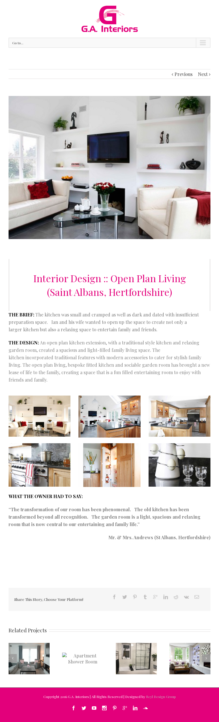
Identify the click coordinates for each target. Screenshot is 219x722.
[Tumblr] (145, 597)
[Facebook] (114, 597)
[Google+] (155, 597)
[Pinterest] (135, 597)
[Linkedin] (165, 597)
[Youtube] (94, 708)
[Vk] (186, 597)
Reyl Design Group (161, 696)
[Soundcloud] (145, 708)
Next (203, 74)
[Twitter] (124, 597)
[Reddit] (176, 597)
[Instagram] (104, 708)
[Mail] (196, 597)
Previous (183, 74)
